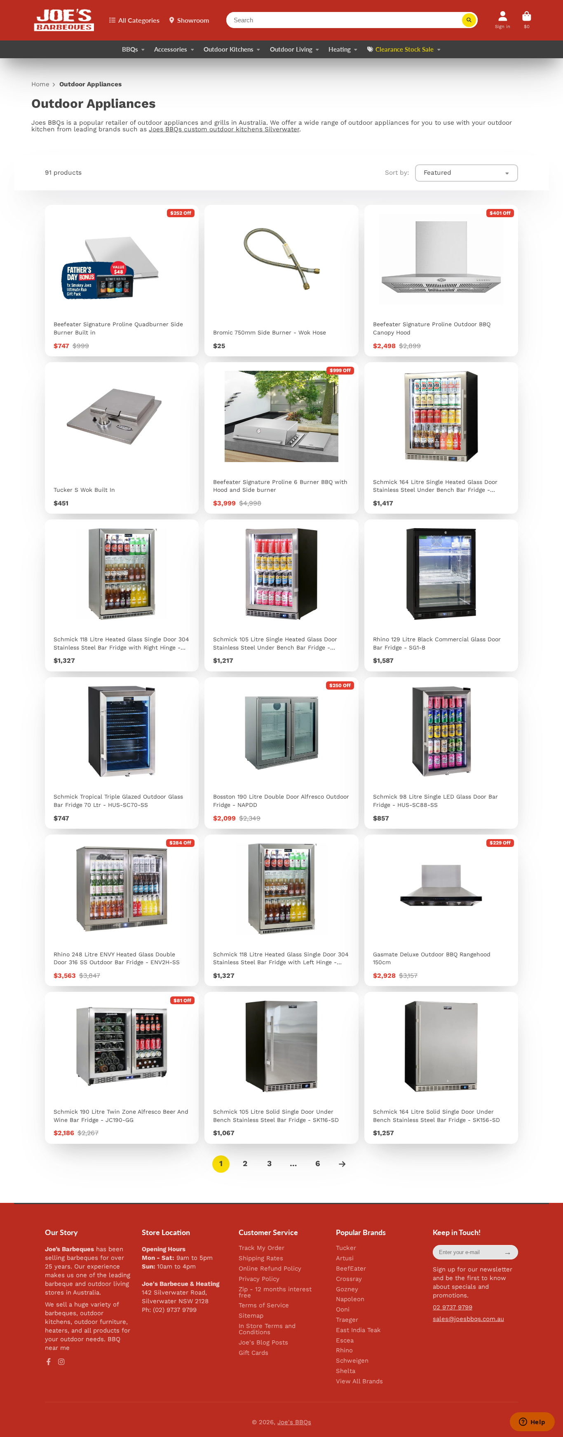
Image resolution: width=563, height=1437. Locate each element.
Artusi (345, 1258)
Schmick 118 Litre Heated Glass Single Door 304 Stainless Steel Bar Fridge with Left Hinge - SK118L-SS (281, 910)
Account (502, 20)
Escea (345, 1340)
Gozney (347, 1289)
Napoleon (350, 1299)
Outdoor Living (291, 49)
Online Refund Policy (270, 1269)
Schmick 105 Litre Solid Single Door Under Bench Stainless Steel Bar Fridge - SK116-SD (281, 1067)
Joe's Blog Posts (263, 1343)
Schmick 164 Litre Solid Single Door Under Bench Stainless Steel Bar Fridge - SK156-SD (441, 1067)
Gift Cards (253, 1353)
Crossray (349, 1279)
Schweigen (352, 1361)
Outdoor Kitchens (228, 49)
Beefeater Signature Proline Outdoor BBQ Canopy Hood (441, 280)
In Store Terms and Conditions (267, 1329)
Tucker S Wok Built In (122, 438)
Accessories (170, 49)
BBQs (130, 49)
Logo (64, 20)
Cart (527, 20)
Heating (339, 49)
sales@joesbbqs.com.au (468, 1319)
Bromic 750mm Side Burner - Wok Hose (281, 280)
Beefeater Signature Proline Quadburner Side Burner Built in (122, 280)
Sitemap (251, 1316)
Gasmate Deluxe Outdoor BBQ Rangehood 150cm (441, 910)
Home (40, 84)
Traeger (347, 1320)
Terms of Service (264, 1305)
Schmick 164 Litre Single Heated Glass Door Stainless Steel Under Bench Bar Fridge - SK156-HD (441, 438)
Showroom (193, 20)
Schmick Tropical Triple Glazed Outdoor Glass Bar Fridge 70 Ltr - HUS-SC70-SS (122, 753)
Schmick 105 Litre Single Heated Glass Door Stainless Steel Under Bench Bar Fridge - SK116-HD (281, 595)
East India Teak (358, 1330)
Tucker (346, 1248)
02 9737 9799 (452, 1307)
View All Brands (359, 1381)
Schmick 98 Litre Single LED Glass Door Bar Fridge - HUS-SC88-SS (441, 753)
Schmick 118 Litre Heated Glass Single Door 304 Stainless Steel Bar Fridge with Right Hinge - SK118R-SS (122, 595)
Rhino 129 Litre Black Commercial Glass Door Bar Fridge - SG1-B (441, 595)
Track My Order (261, 1248)
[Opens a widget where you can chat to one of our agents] (532, 1422)
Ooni (343, 1310)
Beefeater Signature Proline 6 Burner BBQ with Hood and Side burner (281, 438)
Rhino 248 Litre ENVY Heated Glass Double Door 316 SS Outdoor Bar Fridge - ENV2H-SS (122, 910)
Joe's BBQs (294, 1422)
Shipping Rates (261, 1258)
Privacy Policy (259, 1279)
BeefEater (351, 1269)
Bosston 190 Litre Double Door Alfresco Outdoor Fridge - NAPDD (281, 753)
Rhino (344, 1350)
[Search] (469, 20)
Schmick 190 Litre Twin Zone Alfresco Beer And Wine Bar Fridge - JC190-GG (122, 1067)
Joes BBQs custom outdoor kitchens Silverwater (224, 129)
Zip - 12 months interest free (275, 1292)
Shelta (345, 1371)
